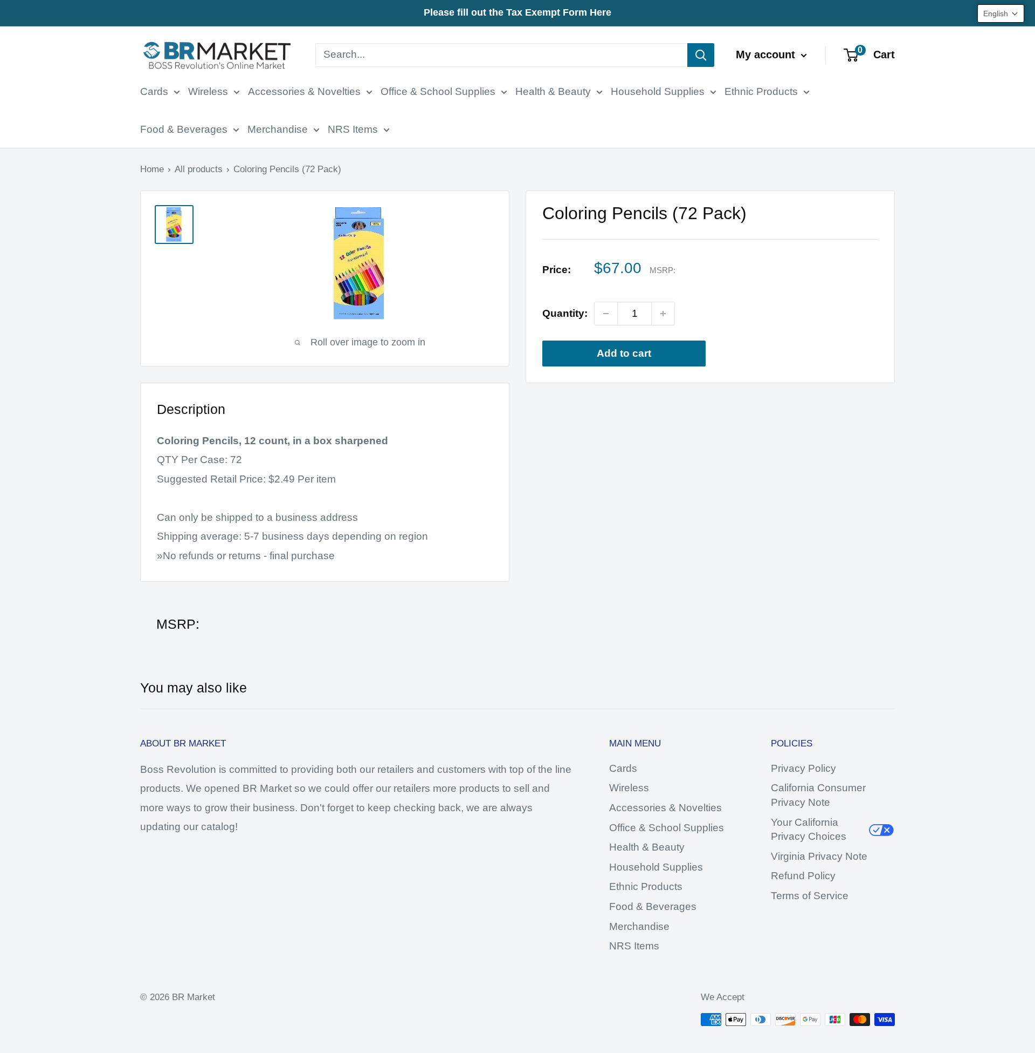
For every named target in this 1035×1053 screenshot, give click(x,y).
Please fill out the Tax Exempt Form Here (517, 12)
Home (152, 169)
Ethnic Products (761, 91)
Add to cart (624, 353)
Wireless (208, 91)
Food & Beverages (183, 129)
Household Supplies (658, 91)
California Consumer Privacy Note (818, 795)
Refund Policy (803, 875)
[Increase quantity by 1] (663, 313)
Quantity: (565, 313)
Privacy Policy (803, 768)
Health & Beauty (553, 91)
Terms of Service (809, 895)
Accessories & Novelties (304, 91)
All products (199, 169)
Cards (154, 91)
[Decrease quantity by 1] (606, 313)
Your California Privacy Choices (808, 830)
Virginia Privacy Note (819, 856)
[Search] (700, 55)
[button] (1001, 13)
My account (767, 54)
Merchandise (277, 129)
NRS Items (353, 129)
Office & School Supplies (438, 91)
